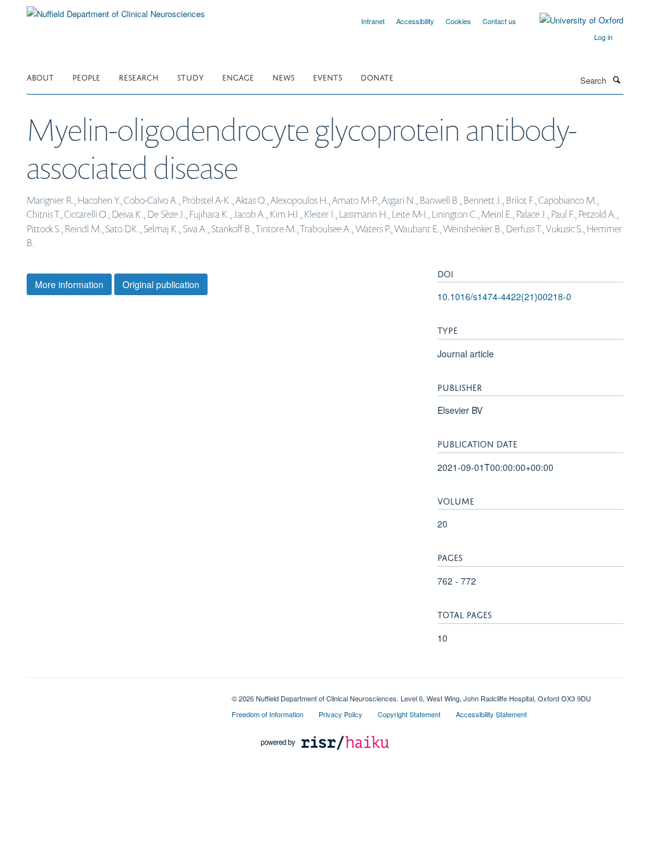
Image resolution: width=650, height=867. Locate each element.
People (86, 76)
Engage (238, 76)
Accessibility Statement (491, 714)
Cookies (458, 21)
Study (190, 76)
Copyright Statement (409, 714)
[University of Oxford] (572, 20)
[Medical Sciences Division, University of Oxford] (120, 694)
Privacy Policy (340, 714)
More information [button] (69, 284)
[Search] (616, 79)
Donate (377, 76)
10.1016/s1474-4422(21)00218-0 (504, 296)
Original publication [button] (161, 284)
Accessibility (415, 21)
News (283, 76)
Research (139, 76)
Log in (603, 37)
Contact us (499, 21)
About (40, 76)
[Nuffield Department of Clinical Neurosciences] (116, 9)
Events (327, 76)
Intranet (373, 21)
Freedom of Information (267, 714)
